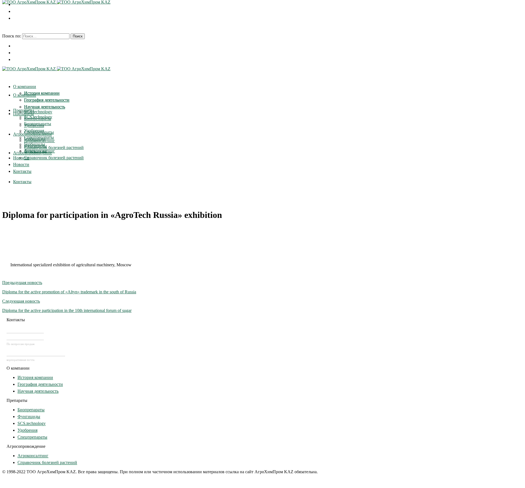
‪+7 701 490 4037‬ (25, 330)
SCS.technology (32, 423)
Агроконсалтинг (33, 455)
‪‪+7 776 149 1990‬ (25, 337)
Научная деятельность (38, 391)
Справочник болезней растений (47, 462)
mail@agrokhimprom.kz (36, 353)
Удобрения (27, 430)
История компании (35, 377)
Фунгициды (29, 416)
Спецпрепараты (32, 437)
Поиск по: (11, 36)
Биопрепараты (31, 409)
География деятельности (40, 384)
